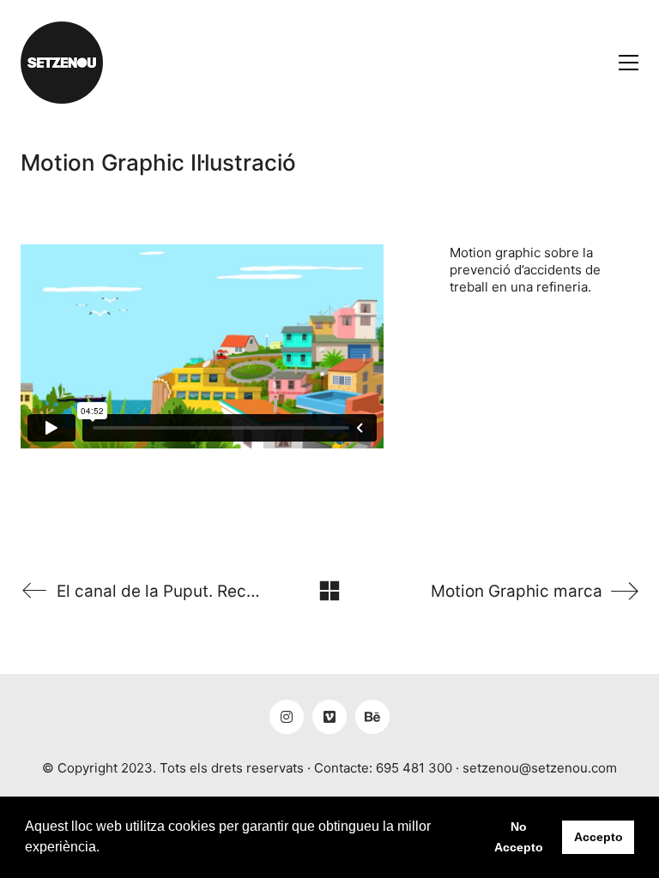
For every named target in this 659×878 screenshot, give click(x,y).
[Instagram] (286, 717)
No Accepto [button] (518, 837)
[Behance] (372, 717)
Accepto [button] (598, 837)
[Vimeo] (329, 717)
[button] (105, 848)
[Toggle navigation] (628, 63)
